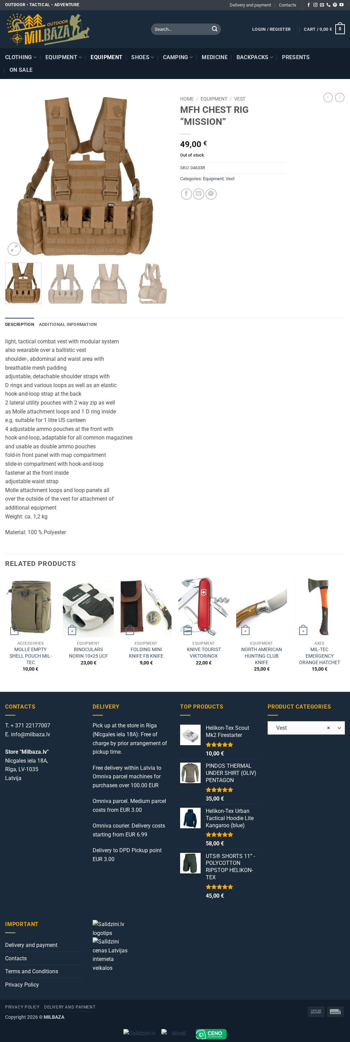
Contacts (287, 5)
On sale (21, 70)
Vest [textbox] (301, 728)
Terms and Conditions (31, 971)
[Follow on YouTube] (341, 5)
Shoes (140, 57)
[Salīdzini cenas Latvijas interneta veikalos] (113, 954)
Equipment (61, 57)
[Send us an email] (322, 5)
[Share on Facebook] (186, 194)
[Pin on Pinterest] (211, 194)
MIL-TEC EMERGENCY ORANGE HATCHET (319, 656)
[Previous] (17, 175)
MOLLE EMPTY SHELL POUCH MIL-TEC (31, 656)
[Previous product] (340, 97)
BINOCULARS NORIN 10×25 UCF (88, 653)
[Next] (158, 175)
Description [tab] (19, 324)
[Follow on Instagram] (315, 5)
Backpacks (253, 57)
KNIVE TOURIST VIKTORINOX (204, 653)
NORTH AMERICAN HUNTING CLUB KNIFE (261, 656)
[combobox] (306, 728)
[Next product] (328, 97)
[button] (271, 29)
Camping (175, 57)
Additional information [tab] (68, 324)
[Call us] (328, 5)
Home (187, 99)
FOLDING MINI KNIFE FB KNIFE (146, 653)
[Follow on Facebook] (309, 5)
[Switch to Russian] (338, 72)
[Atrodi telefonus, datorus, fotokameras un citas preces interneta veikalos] (176, 1034)
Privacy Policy (22, 984)
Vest (239, 99)
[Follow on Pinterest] (335, 5)
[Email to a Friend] (198, 194)
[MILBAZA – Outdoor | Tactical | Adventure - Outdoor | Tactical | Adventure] (73, 29)
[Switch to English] (338, 64)
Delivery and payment (250, 5)
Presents (296, 57)
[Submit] (214, 29)
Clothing (18, 57)
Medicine (215, 57)
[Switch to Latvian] (338, 55)
